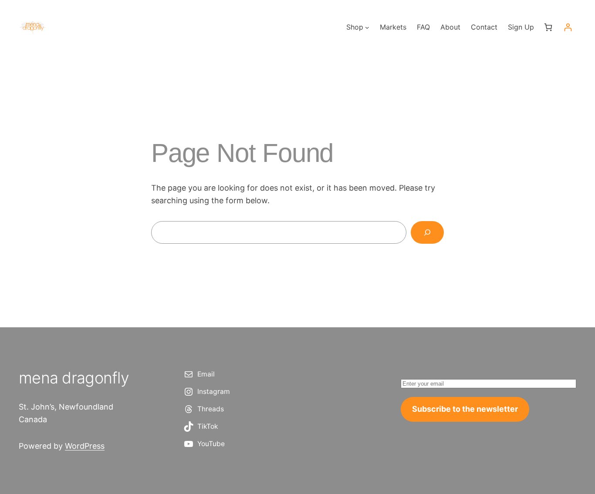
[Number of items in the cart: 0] (548, 27)
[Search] (427, 232)
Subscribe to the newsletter (465, 408)
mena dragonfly (74, 377)
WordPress (85, 445)
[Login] (568, 27)
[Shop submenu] (367, 27)
